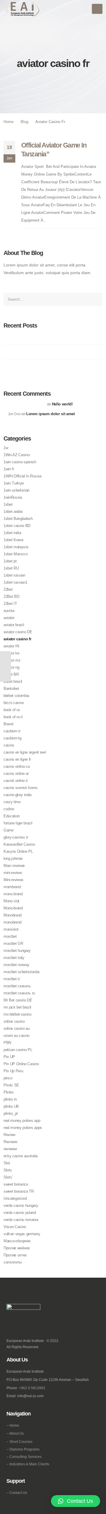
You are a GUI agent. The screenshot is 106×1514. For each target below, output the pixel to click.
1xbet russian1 (15, 582)
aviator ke (11, 653)
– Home (12, 1425)
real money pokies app (22, 1120)
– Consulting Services (24, 1457)
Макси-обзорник (17, 1241)
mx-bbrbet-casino (18, 1014)
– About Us (15, 1433)
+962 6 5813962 (32, 1388)
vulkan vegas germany (22, 1234)
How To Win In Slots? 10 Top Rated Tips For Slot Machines (52, 336)
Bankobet (11, 688)
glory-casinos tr (16, 837)
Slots (8, 1170)
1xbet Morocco (16, 554)
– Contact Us (16, 1493)
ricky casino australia (21, 1156)
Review (9, 1134)
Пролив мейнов (17, 1248)
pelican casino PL (18, 1049)
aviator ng (11, 667)
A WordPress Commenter (27, 404)
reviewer (10, 1149)
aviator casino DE (18, 632)
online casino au (17, 1028)
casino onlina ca (17, 766)
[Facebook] (10, 1326)
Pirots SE (11, 1085)
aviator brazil (14, 625)
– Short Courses (19, 1441)
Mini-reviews (14, 880)
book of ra (12, 710)
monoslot (11, 929)
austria (9, 610)
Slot (7, 1163)
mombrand (12, 887)
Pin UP (9, 1057)
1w (6, 448)
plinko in (10, 1099)
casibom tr (12, 731)
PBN (7, 1042)
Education (12, 816)
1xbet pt (10, 561)
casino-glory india (18, 795)
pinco (8, 1078)
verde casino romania (21, 1219)
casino (9, 745)
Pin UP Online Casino (21, 1064)
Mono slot (11, 901)
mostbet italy (14, 957)
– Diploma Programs (22, 1449)
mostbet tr (12, 979)
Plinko (9, 1092)
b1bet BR (11, 674)
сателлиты (13, 1262)
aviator (9, 618)
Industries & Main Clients (29, 1464)
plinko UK (11, 1106)
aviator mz (12, 660)
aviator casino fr (17, 639)
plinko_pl (11, 1113)
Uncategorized (15, 1198)
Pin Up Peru (13, 1071)
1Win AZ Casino (16, 455)
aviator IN (11, 646)
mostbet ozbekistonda (21, 972)
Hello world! (62, 404)
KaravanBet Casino (19, 844)
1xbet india (12, 533)
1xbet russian (14, 575)
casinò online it (16, 780)
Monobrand (12, 915)
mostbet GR (13, 943)
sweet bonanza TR (19, 1191)
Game (9, 830)
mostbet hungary (17, 950)
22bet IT (10, 603)
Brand (8, 724)
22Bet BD (11, 596)
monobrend (12, 922)
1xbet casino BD (17, 525)
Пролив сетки (15, 1255)
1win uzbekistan (16, 490)
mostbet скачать (17, 986)
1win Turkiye (14, 483)
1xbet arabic (13, 511)
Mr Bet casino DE (18, 1000)
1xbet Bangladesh (18, 518)
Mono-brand (13, 908)
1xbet (8, 504)
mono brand (13, 894)
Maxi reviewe (14, 865)
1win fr (9, 469)
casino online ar (16, 773)
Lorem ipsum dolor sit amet (50, 414)
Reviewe (10, 1142)
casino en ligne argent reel (25, 752)
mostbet (10, 936)
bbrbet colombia (16, 695)
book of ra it (13, 717)
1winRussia (13, 497)
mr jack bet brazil (17, 1007)
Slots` (8, 1177)
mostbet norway (16, 965)
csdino (9, 809)
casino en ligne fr (17, 759)
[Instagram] (19, 1326)
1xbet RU (11, 568)
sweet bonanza (16, 1184)
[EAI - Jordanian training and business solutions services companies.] (22, 9)
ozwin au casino (16, 1035)
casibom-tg (12, 738)
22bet (8, 589)
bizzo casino (14, 702)
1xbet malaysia (16, 547)
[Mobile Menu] (97, 9)
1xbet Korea (13, 540)
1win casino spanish (20, 462)
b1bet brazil (13, 681)
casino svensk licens (21, 787)
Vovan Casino (15, 1227)
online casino (14, 1021)
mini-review (12, 872)
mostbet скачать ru (19, 993)
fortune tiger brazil (18, 823)
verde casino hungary (21, 1205)
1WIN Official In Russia (23, 476)
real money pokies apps (23, 1127)
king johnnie (13, 858)
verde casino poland (20, 1212)
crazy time (12, 802)
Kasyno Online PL (18, 851)
